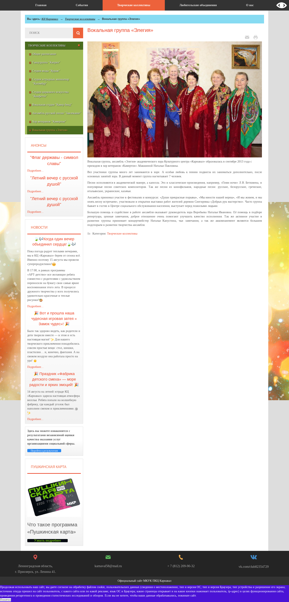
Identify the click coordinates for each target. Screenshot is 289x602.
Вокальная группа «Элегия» (120, 30)
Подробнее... (35, 170)
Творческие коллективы (80, 18)
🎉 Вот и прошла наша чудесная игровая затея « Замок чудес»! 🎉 (54, 318)
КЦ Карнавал (49, 18)
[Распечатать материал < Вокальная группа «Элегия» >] (256, 36)
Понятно (5, 599)
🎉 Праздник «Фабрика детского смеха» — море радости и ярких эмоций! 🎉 (54, 379)
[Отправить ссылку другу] (248, 36)
